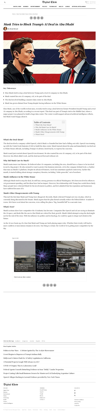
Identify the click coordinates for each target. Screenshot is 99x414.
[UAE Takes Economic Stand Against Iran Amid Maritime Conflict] (24, 256)
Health (38, 261)
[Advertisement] (49, 317)
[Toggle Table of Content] (62, 122)
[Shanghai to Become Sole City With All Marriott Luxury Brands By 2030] (71, 264)
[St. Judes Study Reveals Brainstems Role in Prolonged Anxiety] (46, 256)
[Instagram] (75, 393)
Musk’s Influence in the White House (48, 130)
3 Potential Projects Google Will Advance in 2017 (21, 362)
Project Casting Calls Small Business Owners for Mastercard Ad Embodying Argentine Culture (38, 373)
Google (41, 393)
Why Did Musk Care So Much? (45, 127)
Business (60, 265)
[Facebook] (31, 17)
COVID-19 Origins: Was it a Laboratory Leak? (20, 366)
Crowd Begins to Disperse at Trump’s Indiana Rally (22, 354)
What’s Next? (39, 134)
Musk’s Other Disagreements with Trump (49, 132)
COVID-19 (42, 399)
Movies (41, 395)
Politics (14, 14)
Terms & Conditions (79, 399)
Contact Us (76, 405)
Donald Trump (43, 390)
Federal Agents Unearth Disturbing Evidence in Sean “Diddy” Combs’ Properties (33, 369)
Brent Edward (14, 29)
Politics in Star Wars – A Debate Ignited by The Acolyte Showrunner (28, 350)
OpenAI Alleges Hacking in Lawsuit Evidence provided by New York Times (31, 377)
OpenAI (41, 392)
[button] (4, 2)
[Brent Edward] (5, 29)
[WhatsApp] (41, 17)
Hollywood (42, 397)
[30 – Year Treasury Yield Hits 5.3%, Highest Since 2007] (71, 248)
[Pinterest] (38, 17)
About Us (76, 403)
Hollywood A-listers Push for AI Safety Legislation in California (27, 358)
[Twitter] (34, 17)
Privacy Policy (77, 401)
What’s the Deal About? (43, 125)
